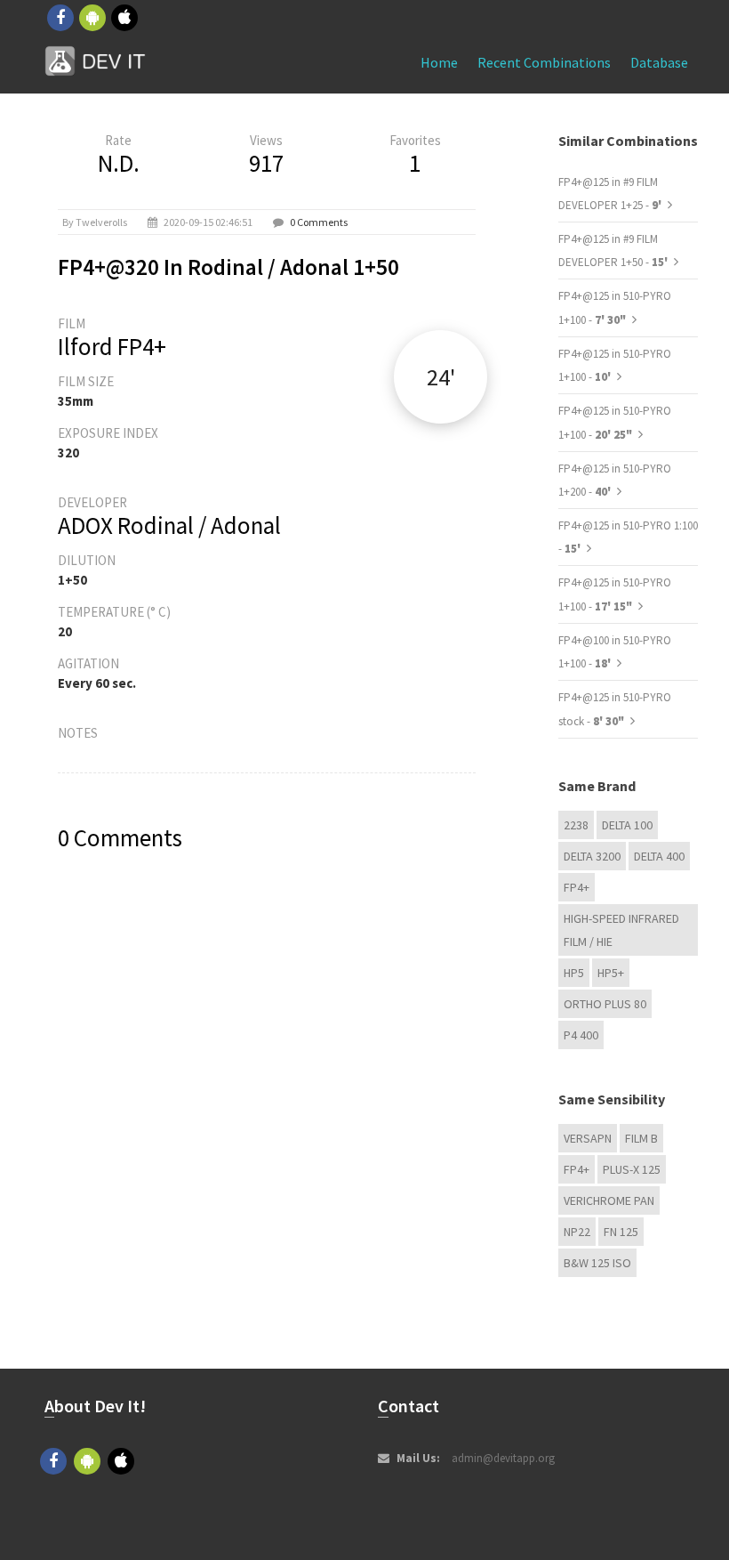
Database (659, 62)
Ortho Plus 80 (605, 1004)
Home (439, 62)
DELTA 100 (627, 825)
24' (441, 377)
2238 (576, 825)
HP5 (574, 973)
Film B (641, 1138)
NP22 (577, 1232)
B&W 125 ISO (597, 1263)
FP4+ (576, 887)
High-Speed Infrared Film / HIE (621, 930)
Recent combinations (544, 62)
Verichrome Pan (609, 1200)
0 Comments (319, 222)
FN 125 (621, 1232)
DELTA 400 (659, 856)
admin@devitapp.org (503, 1458)
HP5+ (610, 973)
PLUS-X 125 (632, 1169)
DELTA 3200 (592, 856)
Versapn (588, 1138)
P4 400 (581, 1035)
